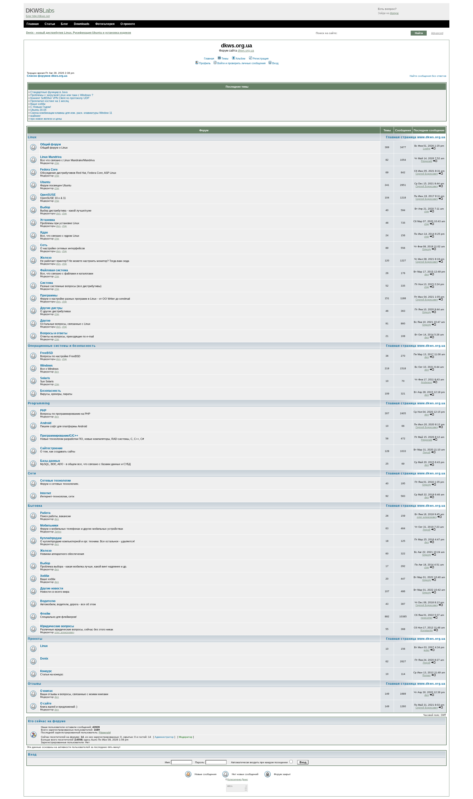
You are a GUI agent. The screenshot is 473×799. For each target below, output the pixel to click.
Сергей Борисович (427, 173)
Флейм (45, 613)
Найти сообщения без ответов (428, 76)
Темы (224, 58)
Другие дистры (51, 308)
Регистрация (261, 58)
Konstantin (427, 630)
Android (45, 423)
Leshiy (426, 148)
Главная (33, 24)
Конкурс (46, 671)
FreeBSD (46, 353)
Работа (45, 513)
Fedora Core (49, 169)
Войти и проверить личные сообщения (241, 63)
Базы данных (50, 461)
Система (46, 283)
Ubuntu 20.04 (38, 109)
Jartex (57, 531)
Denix (44, 658)
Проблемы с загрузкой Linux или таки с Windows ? (61, 95)
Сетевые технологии (55, 480)
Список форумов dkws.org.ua (47, 75)
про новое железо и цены (46, 118)
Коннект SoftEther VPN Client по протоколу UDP (59, 98)
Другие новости (51, 588)
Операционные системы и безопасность (62, 346)
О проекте (127, 24)
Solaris (45, 378)
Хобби (44, 576)
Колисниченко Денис (237, 779)
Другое (45, 320)
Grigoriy (426, 249)
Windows (46, 365)
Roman (426, 675)
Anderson (426, 382)
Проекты (35, 639)
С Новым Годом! (40, 106)
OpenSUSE (48, 194)
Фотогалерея (105, 24)
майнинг (35, 115)
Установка (47, 220)
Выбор (45, 207)
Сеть (43, 245)
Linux (32, 137)
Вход (275, 63)
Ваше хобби (37, 103)
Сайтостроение (51, 448)
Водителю (47, 601)
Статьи (50, 24)
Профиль (205, 63)
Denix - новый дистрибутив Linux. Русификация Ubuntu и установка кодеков (78, 32)
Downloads (81, 24)
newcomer (426, 617)
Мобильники (49, 525)
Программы (48, 295)
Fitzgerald (426, 161)
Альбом (240, 58)
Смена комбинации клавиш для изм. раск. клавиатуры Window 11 (71, 112)
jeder (426, 650)
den (58, 213)
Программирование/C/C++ (59, 435)
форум (394, 13)
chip (56, 163)
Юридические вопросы (57, 626)
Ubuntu (45, 182)
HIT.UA (229, 786)
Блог (64, 24)
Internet (45, 493)
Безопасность (50, 390)
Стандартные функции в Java (49, 92)
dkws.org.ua (246, 50)
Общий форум (50, 144)
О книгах (46, 691)
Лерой (426, 452)
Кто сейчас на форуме (47, 721)
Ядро (44, 232)
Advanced (437, 33)
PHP (43, 410)
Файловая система (54, 270)
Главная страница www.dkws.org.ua (415, 137)
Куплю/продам (51, 538)
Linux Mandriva (51, 157)
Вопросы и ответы (53, 333)
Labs (40, 10)
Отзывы (34, 683)
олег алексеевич (427, 517)
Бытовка (35, 505)
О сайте (45, 703)
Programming (39, 403)
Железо (45, 257)
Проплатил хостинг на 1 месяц (49, 100)
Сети (32, 473)
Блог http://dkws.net (38, 16)
